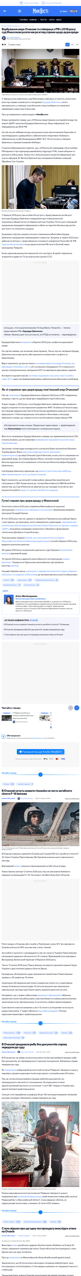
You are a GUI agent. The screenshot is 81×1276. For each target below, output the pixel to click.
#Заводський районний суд (44, 580)
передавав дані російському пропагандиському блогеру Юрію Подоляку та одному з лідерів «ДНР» (40, 525)
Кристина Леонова (27, 1052)
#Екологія (27, 1033)
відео (58, 20)
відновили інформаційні (49, 995)
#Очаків (6, 580)
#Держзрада (22, 580)
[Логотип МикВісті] (40, 11)
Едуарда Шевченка (51, 102)
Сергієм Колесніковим (13, 244)
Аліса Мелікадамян (13, 37)
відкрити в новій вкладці (72, 798)
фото (52, 20)
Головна (4, 26)
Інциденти (16, 26)
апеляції (14, 565)
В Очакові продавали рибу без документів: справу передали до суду (34, 629)
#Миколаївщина (9, 1033)
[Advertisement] (40, 293)
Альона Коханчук (27, 798)
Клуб (74, 11)
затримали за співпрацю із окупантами (33, 509)
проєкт (17, 866)
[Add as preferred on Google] (19, 11)
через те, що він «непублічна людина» (39, 490)
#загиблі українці (24, 784)
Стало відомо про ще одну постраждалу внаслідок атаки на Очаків (33, 634)
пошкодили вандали (48, 1011)
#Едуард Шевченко (10, 585)
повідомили (11, 1070)
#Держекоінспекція (46, 1033)
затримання (15, 395)
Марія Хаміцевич (27, 1236)
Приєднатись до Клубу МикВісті (42, 751)
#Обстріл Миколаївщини (32, 1222)
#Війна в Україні (8, 1222)
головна (24, 20)
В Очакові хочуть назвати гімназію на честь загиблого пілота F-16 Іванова (36, 624)
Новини (9, 26)
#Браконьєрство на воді (11, 1038)
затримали (26, 342)
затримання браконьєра (29, 1196)
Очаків (34, 620)
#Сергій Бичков (29, 585)
